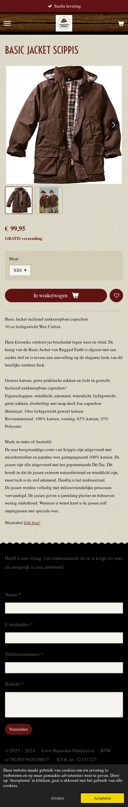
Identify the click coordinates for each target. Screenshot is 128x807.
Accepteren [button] (102, 798)
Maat (13, 259)
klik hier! (32, 522)
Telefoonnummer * (24, 654)
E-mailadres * (19, 624)
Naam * (13, 594)
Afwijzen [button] (57, 798)
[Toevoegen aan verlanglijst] (116, 295)
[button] (18, 200)
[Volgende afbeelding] (113, 124)
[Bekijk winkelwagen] (121, 23)
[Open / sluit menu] (7, 23)
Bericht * (14, 683)
